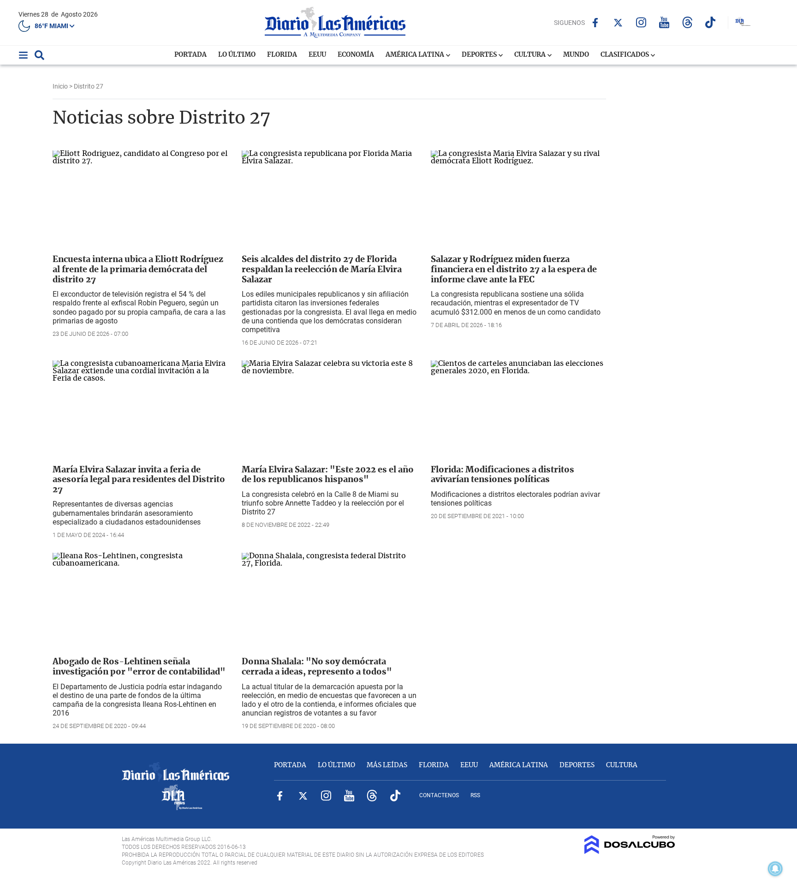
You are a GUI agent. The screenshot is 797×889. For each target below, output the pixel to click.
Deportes (480, 55)
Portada (190, 55)
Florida (282, 55)
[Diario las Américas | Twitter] (618, 22)
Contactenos (439, 795)
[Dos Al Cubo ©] (629, 851)
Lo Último (237, 55)
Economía (356, 55)
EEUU (317, 55)
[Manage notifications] (775, 868)
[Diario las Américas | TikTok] (710, 22)
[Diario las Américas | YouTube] (664, 22)
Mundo (576, 55)
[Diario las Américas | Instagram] (641, 22)
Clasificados (625, 55)
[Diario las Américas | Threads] (687, 22)
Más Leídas (387, 765)
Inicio (60, 86)
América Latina (416, 55)
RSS (475, 795)
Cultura (530, 55)
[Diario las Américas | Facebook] (595, 22)
